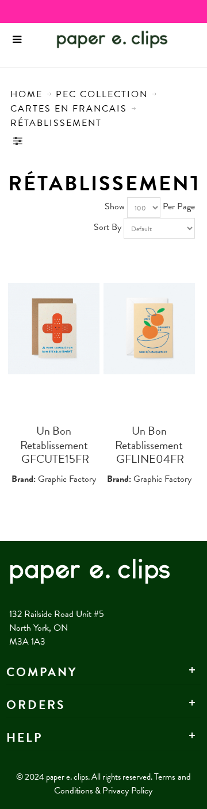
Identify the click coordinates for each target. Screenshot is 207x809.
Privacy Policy (127, 791)
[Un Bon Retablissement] (53, 328)
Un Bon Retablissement (54, 438)
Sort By (107, 227)
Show (115, 206)
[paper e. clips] (95, 39)
